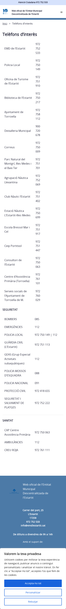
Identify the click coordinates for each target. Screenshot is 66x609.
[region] (33, 578)
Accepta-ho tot (33, 583)
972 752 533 (33, 521)
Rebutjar (33, 601)
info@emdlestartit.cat (33, 525)
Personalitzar (33, 592)
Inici (5, 23)
